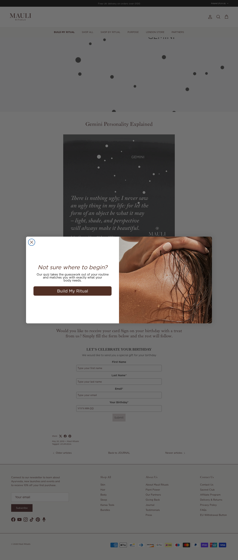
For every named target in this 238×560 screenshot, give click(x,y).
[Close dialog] (31, 242)
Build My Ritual (72, 291)
